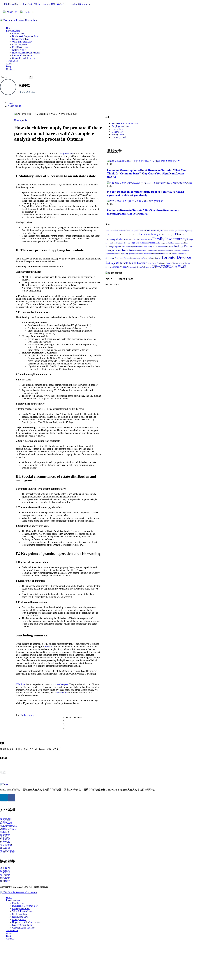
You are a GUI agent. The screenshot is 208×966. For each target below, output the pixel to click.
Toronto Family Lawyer (132, 262)
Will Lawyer (146, 267)
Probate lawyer (28, 715)
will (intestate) (65, 153)
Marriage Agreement (115, 246)
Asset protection (111, 231)
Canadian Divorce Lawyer (149, 230)
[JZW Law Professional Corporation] (18, 20)
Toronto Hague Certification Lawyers (159, 263)
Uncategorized (119, 137)
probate (48, 646)
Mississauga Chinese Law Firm (136, 246)
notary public (152, 246)
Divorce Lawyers (168, 235)
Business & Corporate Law (125, 123)
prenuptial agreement (173, 250)
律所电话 (24, 85)
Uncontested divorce (134, 267)
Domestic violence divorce (139, 239)
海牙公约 (168, 266)
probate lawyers (60, 684)
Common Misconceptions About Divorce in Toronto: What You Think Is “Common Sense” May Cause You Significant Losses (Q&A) (146, 173)
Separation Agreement (115, 258)
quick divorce (134, 253)
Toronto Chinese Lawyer (152, 258)
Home (11, 103)
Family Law (117, 129)
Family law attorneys (170, 238)
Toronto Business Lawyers (133, 258)
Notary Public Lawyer (165, 246)
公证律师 (157, 266)
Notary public (14, 106)
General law (117, 131)
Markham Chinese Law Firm (177, 243)
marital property (161, 243)
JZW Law (20, 684)
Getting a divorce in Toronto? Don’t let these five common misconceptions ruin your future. (143, 212)
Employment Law (120, 126)
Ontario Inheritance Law (141, 250)
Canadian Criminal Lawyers (127, 231)
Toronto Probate (119, 267)
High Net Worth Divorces (143, 243)
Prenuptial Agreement (158, 250)
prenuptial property (121, 253)
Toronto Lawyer (178, 263)
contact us (62, 692)
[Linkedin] (4, 797)
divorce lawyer (150, 234)
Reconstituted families (147, 253)
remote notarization (163, 253)
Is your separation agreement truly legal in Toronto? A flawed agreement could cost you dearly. (145, 193)
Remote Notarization (179, 253)
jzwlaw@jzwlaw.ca (9, 763)
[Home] (4, 784)
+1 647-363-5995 (26, 92)
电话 (3, 772)
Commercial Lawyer (170, 231)
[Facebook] (11, 797)
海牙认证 (180, 266)
